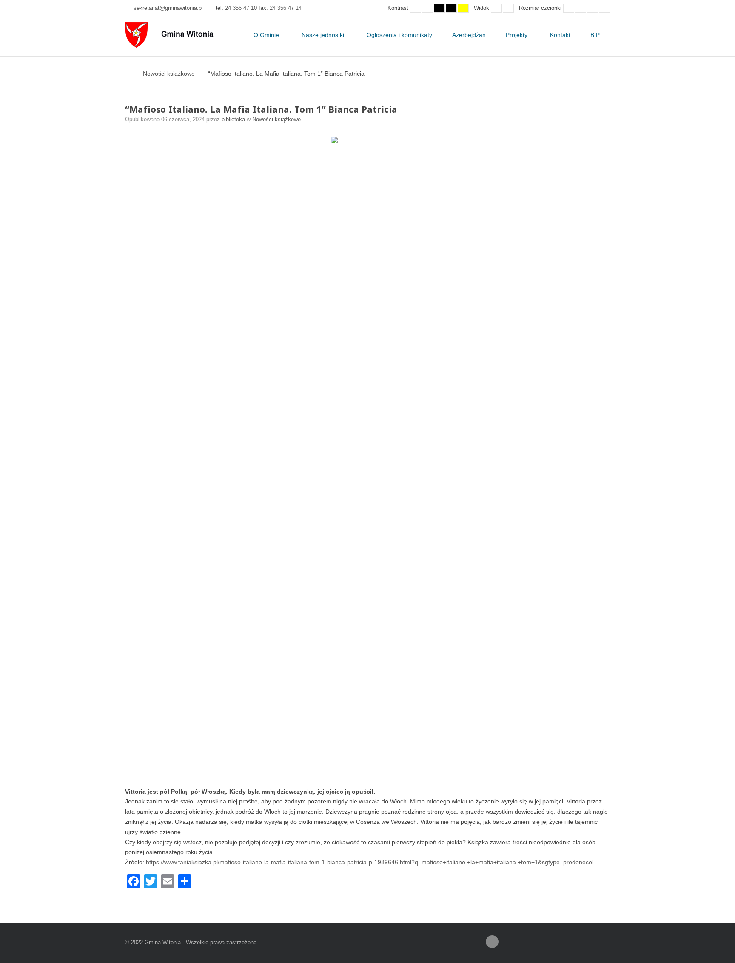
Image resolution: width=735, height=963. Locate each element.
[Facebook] (492, 941)
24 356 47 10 (241, 8)
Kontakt (560, 34)
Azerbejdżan (469, 34)
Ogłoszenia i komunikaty (399, 34)
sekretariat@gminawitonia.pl (168, 8)
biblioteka (234, 120)
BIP (595, 34)
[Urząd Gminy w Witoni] (177, 35)
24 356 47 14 (286, 8)
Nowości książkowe (169, 73)
